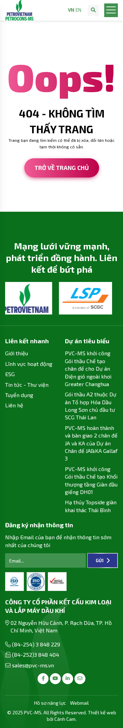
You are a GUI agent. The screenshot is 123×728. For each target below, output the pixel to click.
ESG (10, 374)
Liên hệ (14, 405)
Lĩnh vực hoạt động (28, 363)
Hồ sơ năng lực (50, 703)
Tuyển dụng (19, 395)
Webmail (79, 703)
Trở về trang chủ (62, 167)
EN (78, 10)
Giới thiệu (16, 353)
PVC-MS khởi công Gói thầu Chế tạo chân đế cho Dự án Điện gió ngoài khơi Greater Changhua (88, 368)
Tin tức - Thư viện (27, 384)
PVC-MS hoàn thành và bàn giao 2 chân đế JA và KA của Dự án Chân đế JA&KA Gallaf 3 (91, 443)
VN (71, 10)
